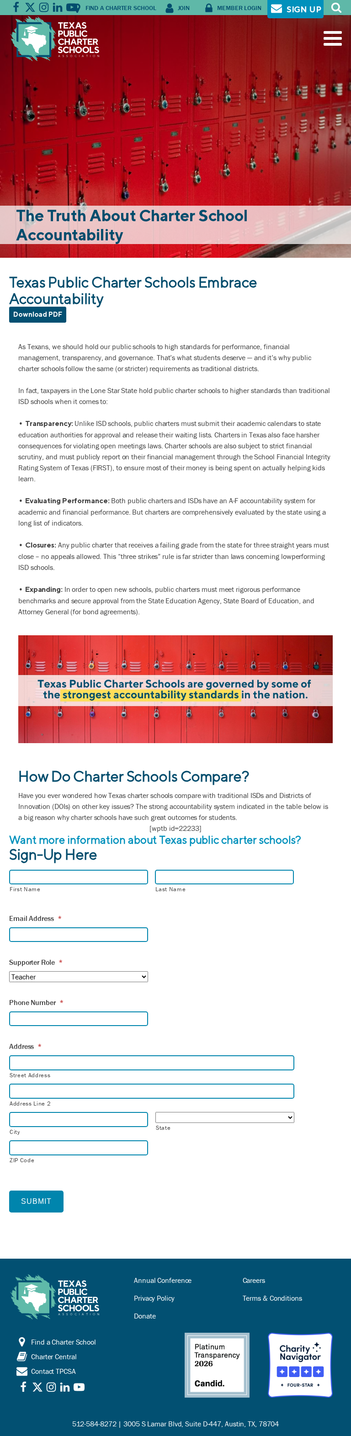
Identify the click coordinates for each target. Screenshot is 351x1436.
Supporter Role (36, 962)
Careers (254, 1280)
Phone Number (36, 1002)
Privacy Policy (154, 1298)
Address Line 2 (30, 1103)
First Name (25, 889)
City (15, 1132)
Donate (144, 1315)
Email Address (35, 918)
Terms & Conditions (272, 1298)
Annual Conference (162, 1280)
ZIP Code (22, 1160)
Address (25, 1046)
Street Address (30, 1075)
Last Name (170, 889)
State (163, 1128)
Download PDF (37, 314)
